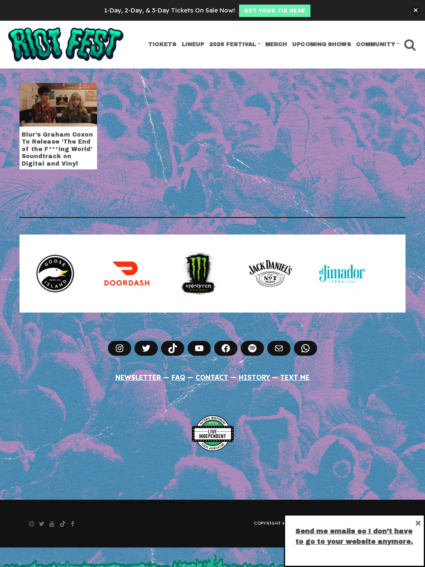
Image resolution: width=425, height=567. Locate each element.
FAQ (178, 377)
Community (376, 44)
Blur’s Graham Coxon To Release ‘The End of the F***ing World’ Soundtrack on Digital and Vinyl (57, 149)
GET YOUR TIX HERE (274, 11)
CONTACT (211, 377)
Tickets (162, 44)
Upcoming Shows (321, 44)
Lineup (193, 44)
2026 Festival (232, 44)
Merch (276, 44)
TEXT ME (295, 377)
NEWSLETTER (138, 377)
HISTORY (254, 377)
